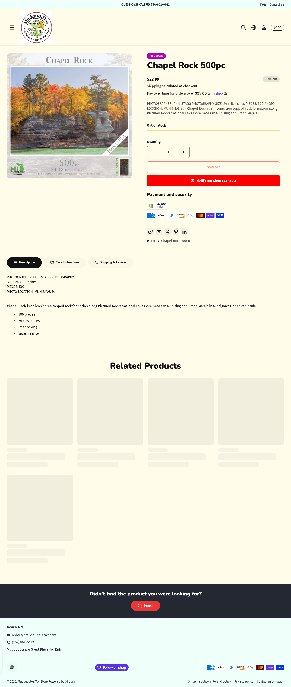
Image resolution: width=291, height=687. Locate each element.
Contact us (277, 4)
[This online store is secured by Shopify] (157, 209)
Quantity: (154, 142)
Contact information (270, 681)
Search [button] (148, 605)
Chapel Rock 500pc (176, 241)
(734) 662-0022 (23, 642)
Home (151, 241)
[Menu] (12, 27)
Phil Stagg (156, 56)
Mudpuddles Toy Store (33, 681)
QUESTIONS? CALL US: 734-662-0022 (145, 4)
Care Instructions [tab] (67, 262)
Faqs (263, 4)
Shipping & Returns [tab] (113, 262)
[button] (243, 27)
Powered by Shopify (62, 681)
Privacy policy (244, 681)
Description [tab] (27, 262)
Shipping (154, 86)
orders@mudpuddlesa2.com (34, 635)
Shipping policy (198, 681)
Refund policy (221, 681)
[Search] (243, 27)
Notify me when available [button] (216, 181)
